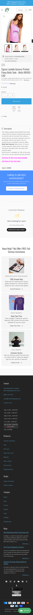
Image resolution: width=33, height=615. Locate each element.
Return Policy (8, 461)
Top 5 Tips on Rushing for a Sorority (14, 547)
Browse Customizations (16, 188)
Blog (5, 501)
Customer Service (16, 353)
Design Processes (9, 481)
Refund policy (8, 611)
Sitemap (6, 517)
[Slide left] (2, 49)
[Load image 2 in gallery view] (16, 48)
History (6, 509)
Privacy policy (16, 611)
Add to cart (16, 101)
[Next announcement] (30, 3)
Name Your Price (16, 316)
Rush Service (7, 465)
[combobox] (22, 10)
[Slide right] (31, 49)
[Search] (26, 10)
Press (5, 513)
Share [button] (5, 116)
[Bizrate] (30, 614)
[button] (2, 10)
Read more (26, 80)
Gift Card (6, 449)
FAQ (5, 445)
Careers (6, 505)
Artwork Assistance (9, 441)
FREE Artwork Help (16, 279)
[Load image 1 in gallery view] (8, 48)
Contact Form (15, 362)
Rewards (6, 457)
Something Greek (13, 609)
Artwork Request (15, 289)
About (5, 497)
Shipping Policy (8, 469)
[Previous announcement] (3, 3)
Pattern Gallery (8, 485)
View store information (11, 60)
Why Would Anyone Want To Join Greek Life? (16, 532)
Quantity (3, 92)
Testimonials (7, 521)
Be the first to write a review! (16, 229)
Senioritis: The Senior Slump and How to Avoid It (15, 563)
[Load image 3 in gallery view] (24, 48)
